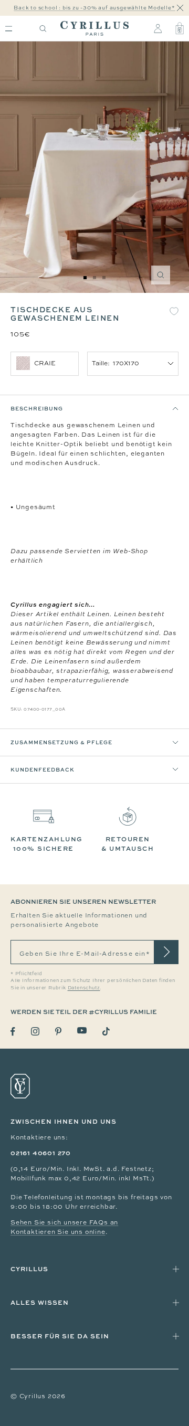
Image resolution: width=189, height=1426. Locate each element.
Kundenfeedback (42, 769)
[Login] (158, 28)
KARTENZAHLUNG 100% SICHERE (46, 844)
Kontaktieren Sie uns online (58, 1232)
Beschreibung (36, 408)
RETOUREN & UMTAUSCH (127, 844)
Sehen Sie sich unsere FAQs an (64, 1222)
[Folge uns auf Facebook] (12, 1031)
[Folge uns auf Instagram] (35, 1031)
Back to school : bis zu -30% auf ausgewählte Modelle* (94, 7)
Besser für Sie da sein (59, 1336)
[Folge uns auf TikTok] (106, 1031)
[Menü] (8, 28)
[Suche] (43, 28)
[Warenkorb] (179, 28)
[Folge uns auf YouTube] (82, 1030)
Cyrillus (29, 1268)
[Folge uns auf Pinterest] (58, 1031)
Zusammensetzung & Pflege (61, 742)
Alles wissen (39, 1302)
